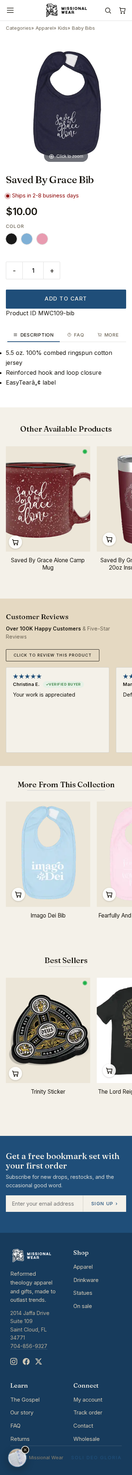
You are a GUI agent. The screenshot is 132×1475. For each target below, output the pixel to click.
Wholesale (86, 1439)
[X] (38, 1361)
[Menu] (10, 10)
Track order (87, 1412)
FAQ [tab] (79, 335)
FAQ (15, 1426)
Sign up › (104, 1203)
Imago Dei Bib (48, 915)
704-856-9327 (28, 1346)
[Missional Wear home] (66, 10)
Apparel (45, 28)
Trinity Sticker (48, 1091)
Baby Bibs (83, 28)
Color (15, 226)
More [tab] (111, 335)
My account (87, 1399)
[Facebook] (26, 1361)
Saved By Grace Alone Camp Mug (48, 564)
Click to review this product (53, 655)
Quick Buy (109, 539)
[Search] (108, 10)
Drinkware (86, 1280)
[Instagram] (13, 1361)
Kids (62, 28)
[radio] (11, 238)
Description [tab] (37, 335)
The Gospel (25, 1399)
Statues (82, 1293)
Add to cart (66, 298)
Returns (20, 1439)
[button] (25, 1450)
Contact (83, 1426)
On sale (82, 1306)
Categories (18, 28)
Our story (21, 1412)
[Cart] (122, 10)
